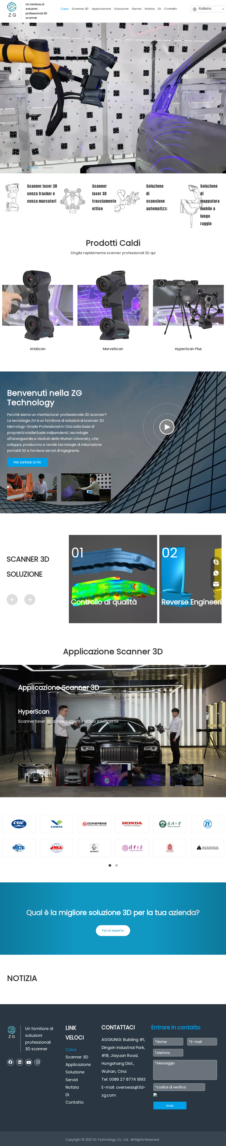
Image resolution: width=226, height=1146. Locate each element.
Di (67, 1094)
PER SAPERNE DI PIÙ (27, 462)
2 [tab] (117, 866)
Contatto (75, 1102)
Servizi (72, 1079)
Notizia (72, 1087)
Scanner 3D (77, 1057)
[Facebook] (10, 1062)
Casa (71, 1049)
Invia (169, 1105)
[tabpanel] (113, 98)
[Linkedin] (19, 1062)
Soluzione (75, 1072)
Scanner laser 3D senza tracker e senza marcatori (42, 193)
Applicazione (78, 1064)
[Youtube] (28, 1062)
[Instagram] (37, 1062)
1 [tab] (111, 866)
